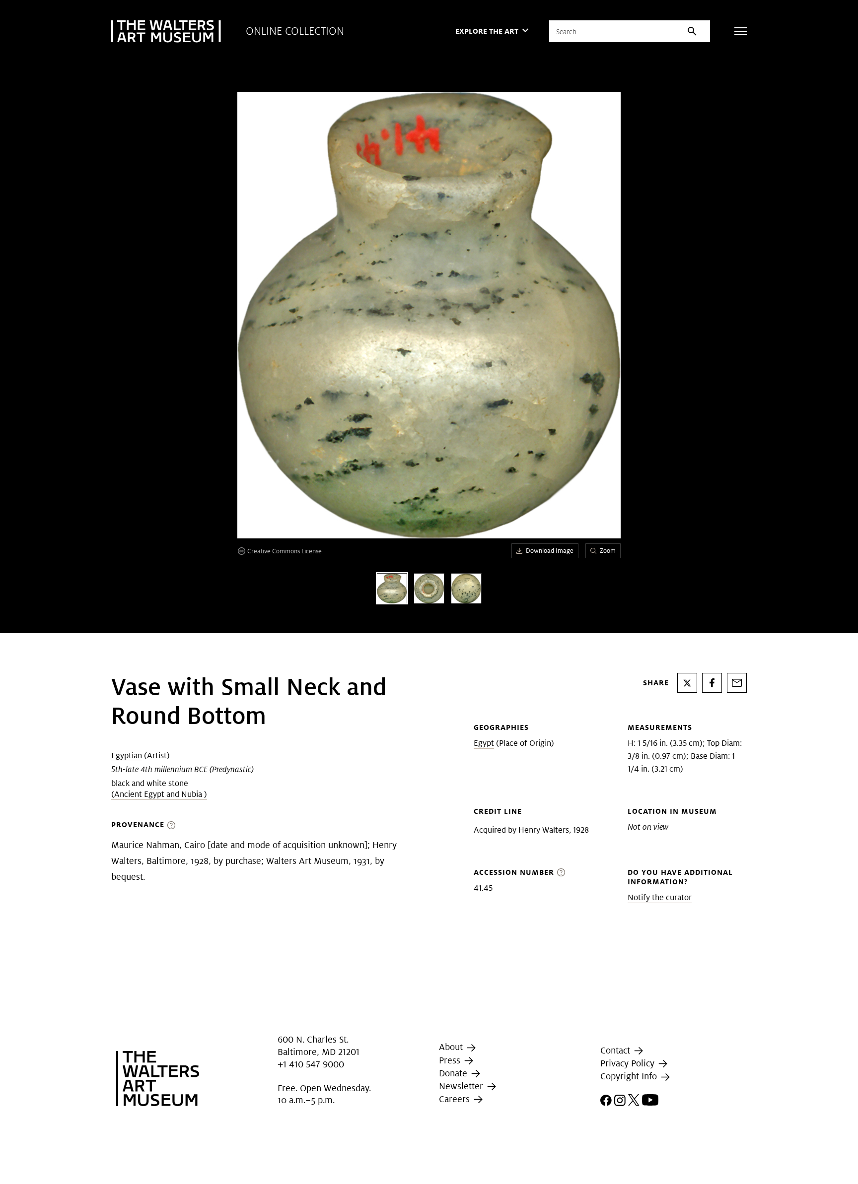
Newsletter (462, 1086)
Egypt (484, 743)
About (452, 1046)
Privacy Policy (628, 1063)
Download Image (549, 550)
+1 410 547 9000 (311, 1064)
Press (451, 1060)
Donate (454, 1073)
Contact (616, 1050)
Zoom (608, 550)
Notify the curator (660, 897)
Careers (455, 1099)
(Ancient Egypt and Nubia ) (159, 794)
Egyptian (126, 755)
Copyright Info (629, 1076)
